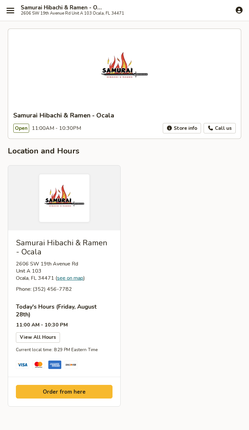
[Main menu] (10, 10)
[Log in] (239, 10)
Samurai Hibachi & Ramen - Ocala (62, 8)
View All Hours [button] (38, 337)
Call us (223, 128)
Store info (184, 128)
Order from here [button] (64, 392)
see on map (70, 278)
